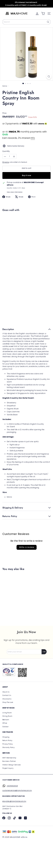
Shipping (5, 162)
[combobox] (26, 21)
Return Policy (7, 740)
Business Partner (9, 761)
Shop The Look (7, 702)
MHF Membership (9, 758)
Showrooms (7, 699)
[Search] (48, 21)
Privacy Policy (7, 744)
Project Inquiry (7, 768)
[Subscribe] (44, 651)
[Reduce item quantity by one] (4, 156)
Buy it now (26, 175)
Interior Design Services (11, 765)
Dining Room (7, 716)
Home (4, 86)
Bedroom (5, 719)
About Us (5, 692)
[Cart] (43, 13)
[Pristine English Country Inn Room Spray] (26, 224)
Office (4, 723)
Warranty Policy (8, 747)
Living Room (7, 713)
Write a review (26, 547)
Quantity (6, 151)
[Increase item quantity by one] (14, 156)
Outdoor (5, 726)
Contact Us (6, 695)
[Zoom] (48, 76)
